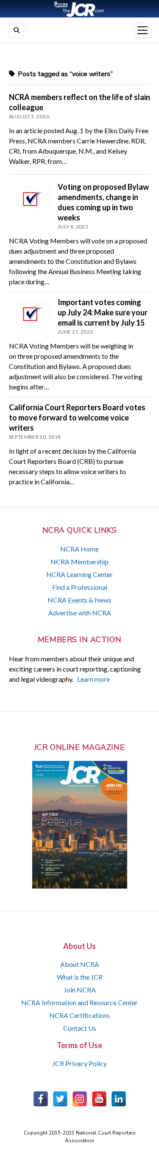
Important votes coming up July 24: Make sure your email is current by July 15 (103, 312)
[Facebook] (40, 1098)
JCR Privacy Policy (79, 1063)
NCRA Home (79, 549)
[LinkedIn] (118, 1098)
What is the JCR (80, 977)
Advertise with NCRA (79, 613)
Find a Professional (79, 587)
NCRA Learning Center (79, 574)
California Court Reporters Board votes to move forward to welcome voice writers (77, 417)
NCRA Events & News (79, 600)
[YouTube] (99, 1098)
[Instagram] (79, 1098)
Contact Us (79, 1028)
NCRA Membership (79, 561)
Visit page (79, 8)
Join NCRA (80, 990)
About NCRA (79, 964)
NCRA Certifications (79, 1015)
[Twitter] (60, 1098)
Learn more (93, 679)
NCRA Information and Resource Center (79, 1002)
